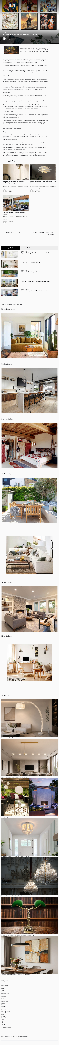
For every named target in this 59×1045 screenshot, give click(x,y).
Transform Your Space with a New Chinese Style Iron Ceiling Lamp (15, 974)
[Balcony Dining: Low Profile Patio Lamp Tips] (29, 797)
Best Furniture (6, 529)
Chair (2, 990)
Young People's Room (6, 1026)
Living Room (4, 1006)
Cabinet (3, 988)
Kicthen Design (6, 364)
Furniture (3, 998)
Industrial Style (4, 1001)
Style (2, 1021)
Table (2, 1022)
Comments (49, 247)
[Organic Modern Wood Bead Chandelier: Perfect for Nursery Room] (29, 837)
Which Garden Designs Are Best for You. (34, 272)
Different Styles (6, 582)
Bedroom (3, 987)
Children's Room (5, 993)
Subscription (25, 1042)
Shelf (2, 1019)
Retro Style (3, 1017)
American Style (4, 985)
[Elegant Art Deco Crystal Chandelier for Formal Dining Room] (29, 876)
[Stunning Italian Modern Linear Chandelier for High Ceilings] (29, 757)
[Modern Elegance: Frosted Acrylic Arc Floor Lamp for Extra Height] (29, 718)
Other (2, 1014)
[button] (56, 335)
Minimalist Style (4, 1008)
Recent (30, 247)
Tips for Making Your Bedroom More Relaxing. (36, 253)
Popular (11, 247)
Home (2, 1042)
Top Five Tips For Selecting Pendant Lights (14, 213)
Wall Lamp (3, 1024)
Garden (3, 1000)
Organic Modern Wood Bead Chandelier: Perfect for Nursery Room (15, 856)
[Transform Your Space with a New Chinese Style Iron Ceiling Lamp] (29, 955)
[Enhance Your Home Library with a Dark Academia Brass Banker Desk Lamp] (29, 915)
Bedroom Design (7, 419)
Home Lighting (6, 636)
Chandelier (3, 991)
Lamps (2, 1004)
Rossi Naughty (9, 190)
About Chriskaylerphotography (13, 1042)
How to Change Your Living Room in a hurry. (35, 281)
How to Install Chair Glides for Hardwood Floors (43, 182)
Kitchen (3, 1003)
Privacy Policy (34, 1042)
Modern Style (6, 32)
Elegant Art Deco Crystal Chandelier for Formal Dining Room (14, 895)
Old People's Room (5, 1011)
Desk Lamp (3, 996)
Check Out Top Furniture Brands (31, 262)
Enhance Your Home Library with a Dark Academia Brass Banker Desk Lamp (17, 935)
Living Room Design (8, 309)
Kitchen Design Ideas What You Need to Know (35, 291)
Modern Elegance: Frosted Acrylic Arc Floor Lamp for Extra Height (15, 737)
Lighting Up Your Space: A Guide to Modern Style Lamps (14, 182)
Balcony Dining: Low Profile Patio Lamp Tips (10, 817)
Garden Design (6, 474)
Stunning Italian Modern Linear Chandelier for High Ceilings (14, 777)
